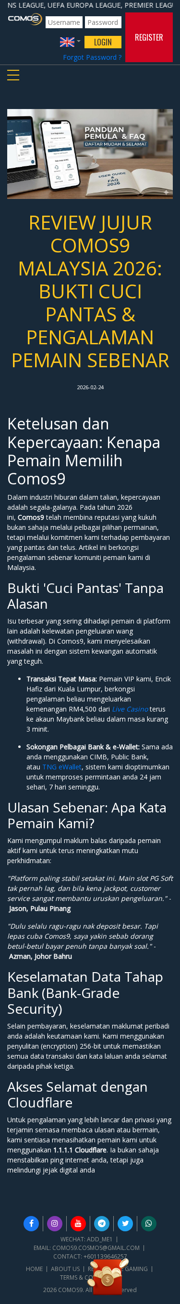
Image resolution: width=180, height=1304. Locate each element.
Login (103, 42)
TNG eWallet (62, 766)
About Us (65, 1269)
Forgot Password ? (92, 57)
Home (34, 1269)
